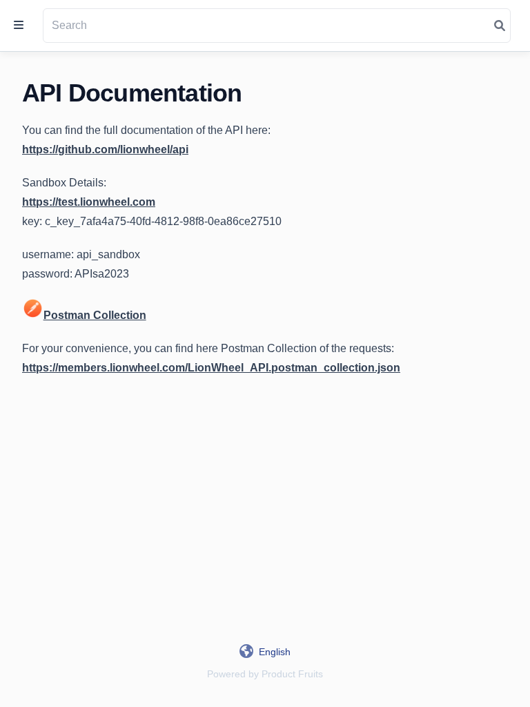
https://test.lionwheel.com (88, 202)
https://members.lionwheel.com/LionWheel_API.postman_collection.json (211, 368)
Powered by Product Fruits (265, 673)
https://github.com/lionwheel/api (105, 149)
